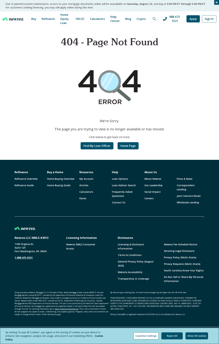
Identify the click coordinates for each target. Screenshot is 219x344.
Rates (82, 198)
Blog (128, 19)
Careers (148, 198)
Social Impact (152, 191)
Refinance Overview (26, 178)
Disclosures (125, 238)
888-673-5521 (175, 19)
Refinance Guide (24, 185)
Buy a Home (55, 172)
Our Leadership (153, 185)
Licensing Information (81, 238)
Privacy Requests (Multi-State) (182, 264)
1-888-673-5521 (24, 257)
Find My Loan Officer (97, 146)
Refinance (48, 19)
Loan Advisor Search (124, 185)
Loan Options (120, 178)
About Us (150, 172)
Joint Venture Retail (189, 196)
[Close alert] (216, 2)
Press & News (184, 178)
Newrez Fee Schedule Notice (180, 244)
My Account (86, 178)
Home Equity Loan (64, 19)
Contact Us (118, 202)
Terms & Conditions (129, 255)
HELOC (80, 19)
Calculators (97, 19)
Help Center (115, 19)
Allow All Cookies (196, 335)
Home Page (128, 146)
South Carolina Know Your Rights (184, 270)
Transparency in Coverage (133, 278)
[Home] (13, 19)
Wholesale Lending (188, 202)
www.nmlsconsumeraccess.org (66, 309)
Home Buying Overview (60, 178)
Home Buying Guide (58, 185)
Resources (86, 172)
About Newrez (152, 178)
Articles (83, 185)
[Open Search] (154, 19)
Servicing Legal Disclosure (179, 251)
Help (115, 172)
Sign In (209, 19)
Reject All (172, 335)
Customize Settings (146, 335)
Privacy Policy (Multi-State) (180, 257)
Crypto (141, 19)
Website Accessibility (130, 272)
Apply (193, 19)
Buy (33, 19)
